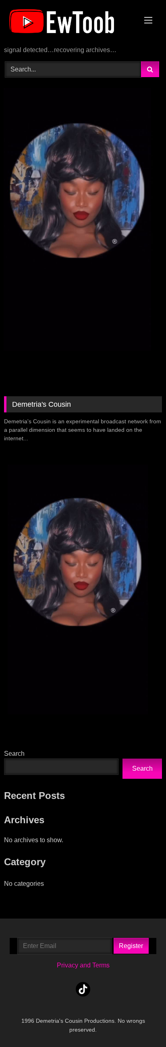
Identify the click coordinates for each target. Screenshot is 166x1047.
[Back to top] (141, 1023)
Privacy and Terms (83, 965)
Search (14, 753)
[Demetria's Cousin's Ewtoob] (68, 23)
